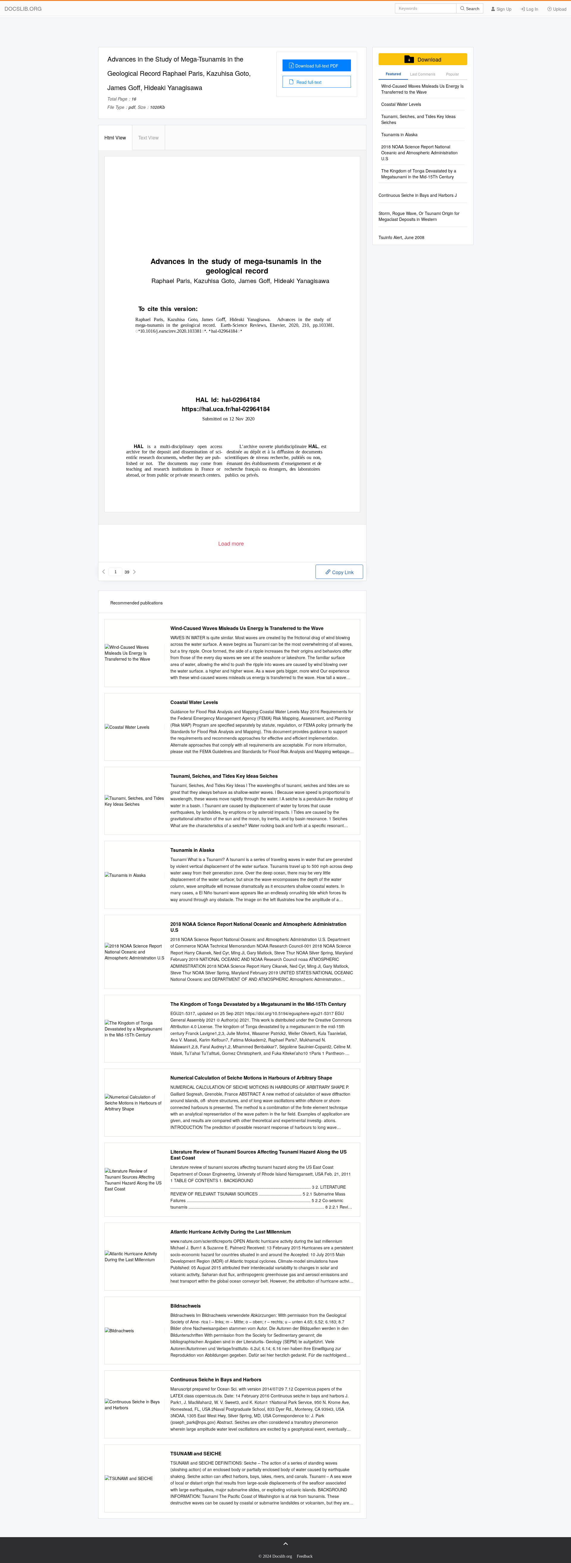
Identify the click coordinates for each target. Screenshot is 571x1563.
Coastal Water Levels (194, 702)
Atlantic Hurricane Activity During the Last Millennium (230, 1232)
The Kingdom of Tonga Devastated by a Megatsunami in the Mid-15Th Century (258, 1004)
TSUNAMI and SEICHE (196, 1454)
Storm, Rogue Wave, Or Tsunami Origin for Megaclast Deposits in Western (419, 216)
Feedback (305, 1556)
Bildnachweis (185, 1306)
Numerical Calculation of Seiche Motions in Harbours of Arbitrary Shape (251, 1078)
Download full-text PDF (316, 66)
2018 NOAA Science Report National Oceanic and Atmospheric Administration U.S (258, 927)
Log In (531, 9)
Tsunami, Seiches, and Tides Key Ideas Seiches (224, 776)
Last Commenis (422, 73)
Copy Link (342, 572)
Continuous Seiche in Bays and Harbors (215, 1380)
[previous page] (103, 571)
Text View (148, 137)
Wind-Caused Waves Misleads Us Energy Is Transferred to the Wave (247, 628)
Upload (559, 9)
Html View (115, 137)
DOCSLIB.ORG (23, 8)
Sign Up (503, 9)
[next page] (134, 571)
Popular (452, 73)
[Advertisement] (285, 33)
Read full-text (308, 82)
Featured (393, 73)
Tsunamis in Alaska (192, 850)
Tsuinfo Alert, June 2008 (401, 237)
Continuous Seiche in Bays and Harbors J (418, 195)
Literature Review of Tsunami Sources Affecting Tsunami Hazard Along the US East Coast (258, 1155)
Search (472, 8)
